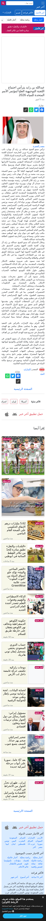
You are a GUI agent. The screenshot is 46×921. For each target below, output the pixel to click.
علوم (27, 863)
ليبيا (7, 844)
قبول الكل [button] (23, 916)
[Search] (3, 3)
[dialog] (23, 908)
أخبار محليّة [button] (38, 19)
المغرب (22, 840)
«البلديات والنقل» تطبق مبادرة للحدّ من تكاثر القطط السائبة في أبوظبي (17, 24)
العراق (30, 840)
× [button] (43, 897)
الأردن (39, 837)
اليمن (14, 840)
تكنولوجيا (8, 860)
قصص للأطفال (15, 863)
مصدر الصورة (38, 146)
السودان (39, 840)
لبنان (13, 844)
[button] (14, 414)
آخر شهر (14, 877)
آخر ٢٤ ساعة (36, 877)
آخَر (34, 847)
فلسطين (21, 844)
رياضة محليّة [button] (25, 19)
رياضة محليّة (7, 439)
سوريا (40, 844)
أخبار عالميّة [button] (11, 19)
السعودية (13, 837)
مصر (40, 847)
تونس (6, 840)
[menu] (43, 3)
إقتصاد (26, 860)
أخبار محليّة (6, 481)
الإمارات (31, 837)
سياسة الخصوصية (7, 908)
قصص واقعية (36, 866)
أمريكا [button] (23, 401)
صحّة (33, 863)
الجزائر (22, 837)
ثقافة (40, 863)
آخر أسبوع (24, 877)
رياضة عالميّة (39, 645)
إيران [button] (14, 401)
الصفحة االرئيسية (23, 810)
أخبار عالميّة (39, 620)
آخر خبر (40, 6)
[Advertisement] (23, 60)
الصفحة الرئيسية (23, 389)
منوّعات (17, 860)
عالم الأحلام (24, 866)
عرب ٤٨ (31, 844)
